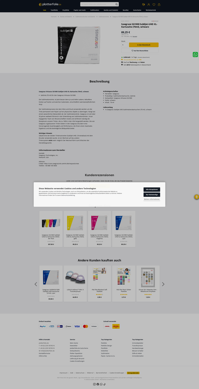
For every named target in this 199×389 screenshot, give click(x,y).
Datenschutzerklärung (68, 195)
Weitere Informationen (152, 199)
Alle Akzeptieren (152, 189)
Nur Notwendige (152, 195)
